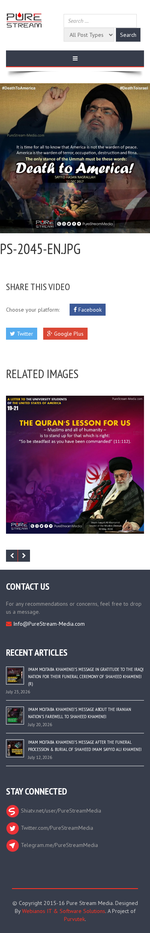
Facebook (89, 309)
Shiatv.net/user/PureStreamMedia (60, 810)
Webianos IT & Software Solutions (63, 911)
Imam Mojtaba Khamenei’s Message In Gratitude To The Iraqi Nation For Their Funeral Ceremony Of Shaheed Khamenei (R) (86, 676)
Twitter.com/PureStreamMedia (56, 827)
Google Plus (68, 333)
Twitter (24, 333)
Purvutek (74, 919)
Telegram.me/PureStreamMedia (58, 845)
